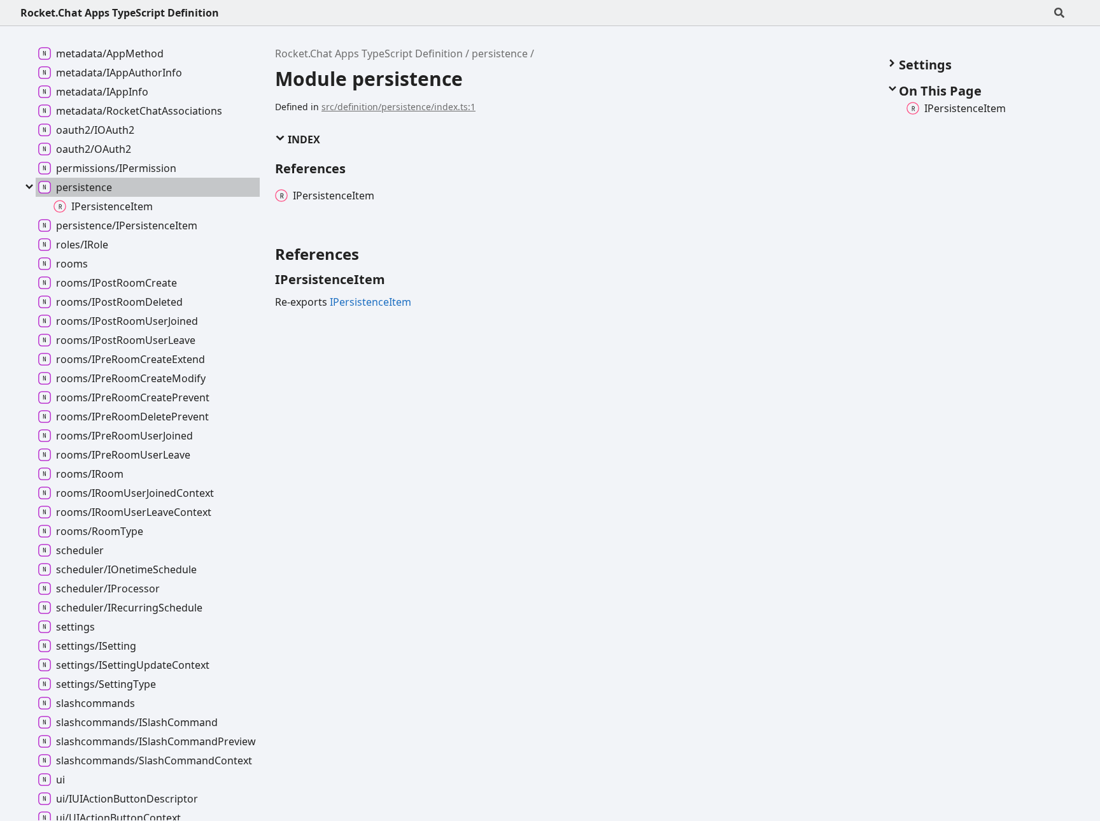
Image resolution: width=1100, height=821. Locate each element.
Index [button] (302, 139)
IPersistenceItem (370, 302)
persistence (500, 53)
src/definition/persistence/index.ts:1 (398, 107)
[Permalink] (396, 279)
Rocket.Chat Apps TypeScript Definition (119, 13)
